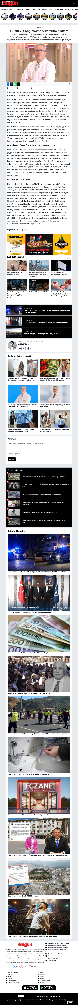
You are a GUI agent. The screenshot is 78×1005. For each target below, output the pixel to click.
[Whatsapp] (35, 966)
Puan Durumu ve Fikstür (55, 954)
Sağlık (39, 27)
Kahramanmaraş (7, 9)
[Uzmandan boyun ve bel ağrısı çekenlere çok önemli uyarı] (55, 419)
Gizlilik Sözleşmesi (13, 982)
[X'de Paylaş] (11, 84)
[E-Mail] (19, 348)
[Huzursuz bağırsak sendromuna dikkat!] (39, 62)
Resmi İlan (59, 9)
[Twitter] (27, 348)
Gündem (20, 9)
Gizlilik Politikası (45, 980)
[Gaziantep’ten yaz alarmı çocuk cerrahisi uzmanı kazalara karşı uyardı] (23, 394)
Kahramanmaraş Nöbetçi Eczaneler (59, 943)
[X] (18, 966)
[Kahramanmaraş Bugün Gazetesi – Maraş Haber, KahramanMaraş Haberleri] (9, 3)
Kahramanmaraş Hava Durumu (57, 945)
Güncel (28, 9)
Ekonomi (36, 9)
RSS (21, 996)
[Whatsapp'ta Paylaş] (15, 84)
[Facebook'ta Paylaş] (8, 84)
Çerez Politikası (13, 980)
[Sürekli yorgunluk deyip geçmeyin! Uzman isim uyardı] (55, 394)
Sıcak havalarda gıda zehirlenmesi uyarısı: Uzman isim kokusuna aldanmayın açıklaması (55, 380)
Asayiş (44, 9)
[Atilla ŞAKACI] (12, 345)
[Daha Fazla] (18, 84)
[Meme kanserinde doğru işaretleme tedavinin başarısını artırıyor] (23, 419)
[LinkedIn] (28, 966)
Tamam (70, 1002)
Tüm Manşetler (52, 956)
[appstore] (30, 988)
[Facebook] (23, 348)
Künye (67, 9)
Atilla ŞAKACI (12, 88)
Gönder (12, 459)
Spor (51, 9)
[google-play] (47, 988)
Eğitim (10, 978)
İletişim (75, 9)
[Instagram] (30, 348)
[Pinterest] (21, 966)
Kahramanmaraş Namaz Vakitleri (58, 947)
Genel (42, 972)
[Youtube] (31, 966)
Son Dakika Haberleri (54, 958)
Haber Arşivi (52, 960)
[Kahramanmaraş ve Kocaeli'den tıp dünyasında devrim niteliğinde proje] (23, 368)
